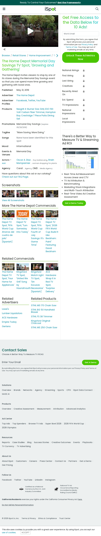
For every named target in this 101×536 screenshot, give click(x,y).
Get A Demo (90, 362)
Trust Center (64, 518)
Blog (29, 442)
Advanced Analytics (75, 408)
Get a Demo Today (74, 203)
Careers (33, 461)
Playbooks (87, 442)
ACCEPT (25, 532)
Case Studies (18, 442)
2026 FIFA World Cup (74, 423)
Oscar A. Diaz (24, 159)
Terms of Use (71, 47)
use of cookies (9, 532)
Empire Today (9, 321)
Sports (61, 390)
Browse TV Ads (36, 423)
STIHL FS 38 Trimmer (41, 316)
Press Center (46, 461)
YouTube (40, 100)
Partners (72, 461)
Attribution (58, 408)
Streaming (50, 390)
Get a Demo (85, 461)
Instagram (50, 479)
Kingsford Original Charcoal (40, 322)
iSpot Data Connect (83, 390)
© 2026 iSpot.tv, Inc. (10, 518)
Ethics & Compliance (47, 518)
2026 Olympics (9, 427)
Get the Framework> (69, 2)
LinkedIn (39, 479)
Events (76, 442)
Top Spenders (19, 423)
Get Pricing (7, 465)
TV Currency (8, 446)
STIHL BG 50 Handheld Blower (43, 311)
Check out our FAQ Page (15, 176)
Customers (21, 461)
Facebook (22, 100)
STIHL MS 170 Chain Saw (43, 305)
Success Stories (41, 442)
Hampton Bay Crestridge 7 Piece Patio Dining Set (36, 115)
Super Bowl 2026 (53, 423)
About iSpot (7, 461)
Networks (27, 390)
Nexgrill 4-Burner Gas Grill (30, 109)
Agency (38, 390)
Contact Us (60, 461)
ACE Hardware (9, 317)
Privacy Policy (87, 44)
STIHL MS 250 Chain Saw (44, 327)
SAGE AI (5, 394)
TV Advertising (24, 446)
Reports (6, 442)
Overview (6, 390)
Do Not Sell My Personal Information (18, 505)
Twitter (31, 100)
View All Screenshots (13, 200)
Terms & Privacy (29, 518)
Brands (17, 390)
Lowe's (5, 309)
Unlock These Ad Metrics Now (80, 57)
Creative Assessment (24, 408)
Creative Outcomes (61, 442)
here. (80, 499)
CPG (69, 390)
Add (4, 163)
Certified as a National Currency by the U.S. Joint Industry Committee (35, 489)
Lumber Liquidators (12, 313)
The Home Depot (25, 95)
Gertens (6, 326)
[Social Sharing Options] (4, 49)
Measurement (44, 408)
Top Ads (6, 423)
